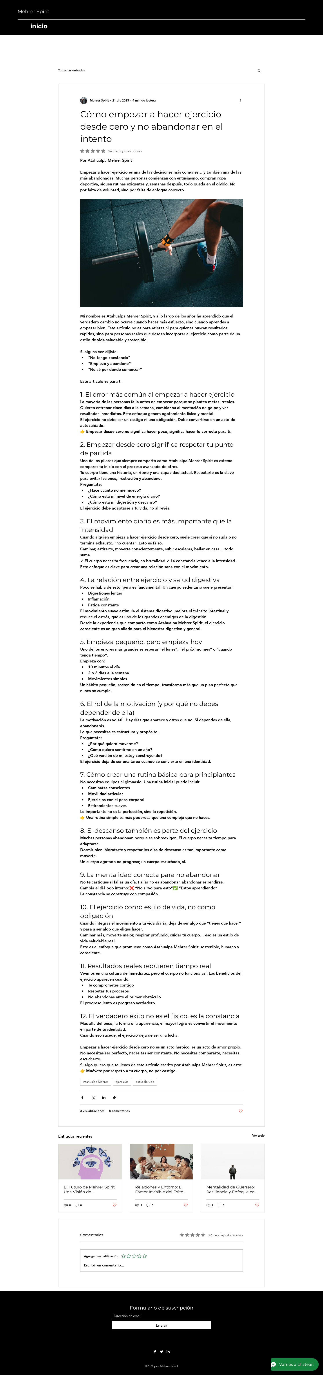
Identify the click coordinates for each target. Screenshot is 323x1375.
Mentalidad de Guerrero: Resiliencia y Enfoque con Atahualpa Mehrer (231, 1189)
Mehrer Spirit (33, 12)
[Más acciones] (240, 100)
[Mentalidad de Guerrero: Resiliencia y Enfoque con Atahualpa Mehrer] (233, 1161)
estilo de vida (145, 1082)
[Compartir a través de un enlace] (115, 1097)
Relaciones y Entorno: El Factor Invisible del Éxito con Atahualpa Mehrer (159, 1189)
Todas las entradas (71, 70)
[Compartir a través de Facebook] (82, 1097)
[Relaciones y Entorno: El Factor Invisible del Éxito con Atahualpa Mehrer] (161, 1161)
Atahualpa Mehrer (95, 1082)
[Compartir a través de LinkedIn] (104, 1097)
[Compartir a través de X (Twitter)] (93, 1097)
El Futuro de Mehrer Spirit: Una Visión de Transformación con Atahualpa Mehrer (90, 1189)
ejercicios (122, 1082)
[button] (259, 70)
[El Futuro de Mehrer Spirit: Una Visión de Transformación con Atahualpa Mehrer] (90, 1161)
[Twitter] (161, 1352)
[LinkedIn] (168, 1352)
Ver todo (258, 1135)
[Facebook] (155, 1352)
